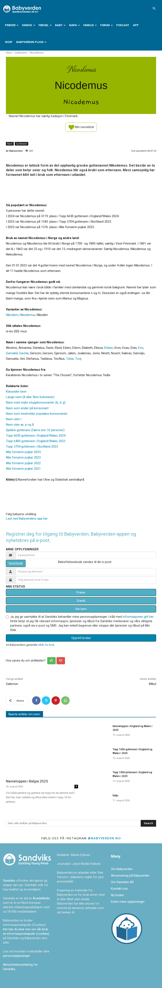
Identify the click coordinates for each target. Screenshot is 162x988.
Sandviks (9, 880)
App (136, 25)
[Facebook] (36, 700)
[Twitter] (46, 700)
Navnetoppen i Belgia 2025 (27, 781)
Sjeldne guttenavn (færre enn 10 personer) (35, 430)
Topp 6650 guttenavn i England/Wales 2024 (35, 435)
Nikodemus (27, 315)
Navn (73, 25)
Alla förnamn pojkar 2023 (23, 457)
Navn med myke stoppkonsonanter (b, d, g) (35, 402)
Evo (140, 348)
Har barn (81, 609)
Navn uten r (14, 419)
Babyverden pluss (29, 42)
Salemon (12, 684)
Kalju (115, 795)
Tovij (78, 359)
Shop (8, 42)
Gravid (27, 25)
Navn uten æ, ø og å (20, 424)
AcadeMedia (41, 898)
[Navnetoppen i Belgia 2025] (42, 749)
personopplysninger (16, 956)
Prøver (10, 25)
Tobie (70, 359)
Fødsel (44, 25)
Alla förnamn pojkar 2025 (23, 452)
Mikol (152, 684)
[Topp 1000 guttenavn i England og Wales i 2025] (96, 755)
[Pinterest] (55, 700)
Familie (88, 25)
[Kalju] (96, 801)
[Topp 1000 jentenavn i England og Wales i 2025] (96, 778)
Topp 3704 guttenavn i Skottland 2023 (32, 446)
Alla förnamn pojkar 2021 (23, 469)
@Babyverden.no (104, 838)
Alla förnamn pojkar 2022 (23, 463)
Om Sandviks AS (122, 882)
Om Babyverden (122, 869)
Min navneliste (84, 126)
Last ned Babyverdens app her (27, 518)
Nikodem (12, 315)
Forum (105, 25)
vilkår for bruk (46, 644)
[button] (154, 8)
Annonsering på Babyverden (130, 875)
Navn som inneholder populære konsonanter (37, 414)
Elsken (108, 348)
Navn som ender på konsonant (27, 408)
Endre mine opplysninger (128, 902)
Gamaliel (12, 353)
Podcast (122, 25)
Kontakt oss (119, 888)
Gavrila (23, 353)
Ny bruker (117, 895)
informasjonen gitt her (138, 617)
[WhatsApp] (65, 700)
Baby (58, 25)
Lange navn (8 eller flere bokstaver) (30, 397)
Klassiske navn (16, 391)
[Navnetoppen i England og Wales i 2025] (96, 732)
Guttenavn (21, 52)
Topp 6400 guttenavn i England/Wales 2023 (35, 441)
